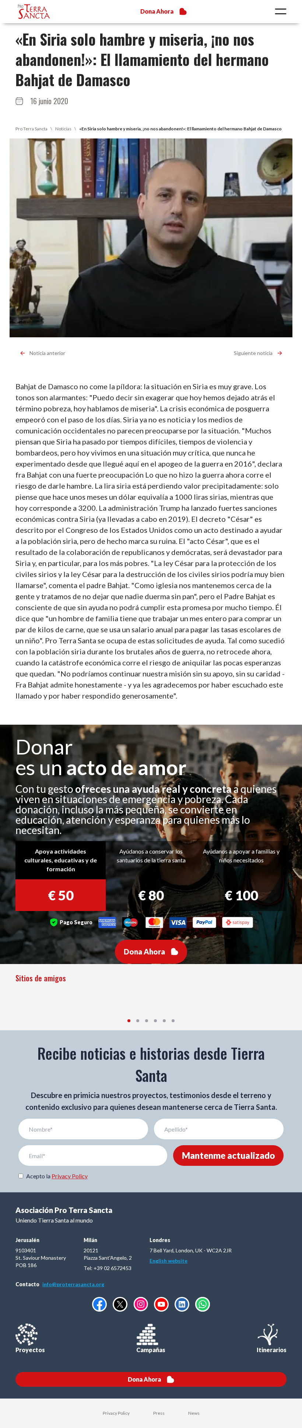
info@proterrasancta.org (73, 1284)
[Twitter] (120, 1304)
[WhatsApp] (202, 1304)
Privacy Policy (70, 1175)
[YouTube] (161, 1304)
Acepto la (57, 1175)
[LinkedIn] (182, 1304)
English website (168, 1261)
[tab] (128, 1020)
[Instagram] (140, 1304)
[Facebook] (99, 1304)
